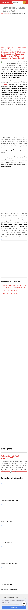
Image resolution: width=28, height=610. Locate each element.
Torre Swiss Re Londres (10, 290)
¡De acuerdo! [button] (14, 607)
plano (5, 84)
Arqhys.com (5, 2)
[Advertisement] (14, 30)
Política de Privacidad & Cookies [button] (10, 604)
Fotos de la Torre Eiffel (10, 293)
